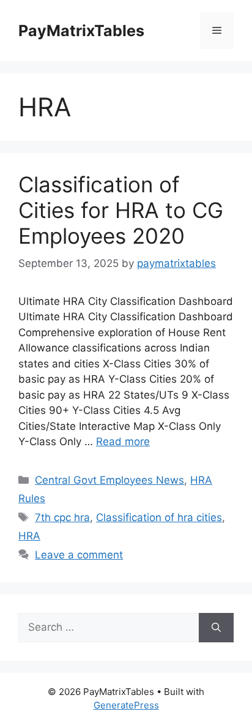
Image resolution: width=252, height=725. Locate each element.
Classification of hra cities (159, 517)
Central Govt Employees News (109, 480)
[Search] (216, 627)
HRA (29, 536)
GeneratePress (126, 705)
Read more (123, 441)
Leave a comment (79, 555)
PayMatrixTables (81, 30)
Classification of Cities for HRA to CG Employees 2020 (120, 210)
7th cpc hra (62, 517)
